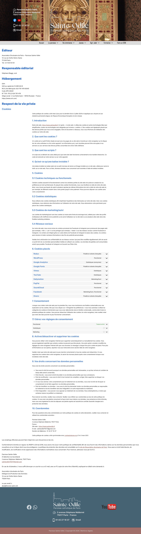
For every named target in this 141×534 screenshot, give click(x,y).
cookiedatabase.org (71, 435)
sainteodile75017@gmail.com (12, 462)
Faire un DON (121, 43)
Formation (107, 43)
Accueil (41, 43)
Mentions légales (87, 531)
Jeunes (81, 43)
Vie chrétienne (67, 43)
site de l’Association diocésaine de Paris (93, 447)
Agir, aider (93, 43)
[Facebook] (29, 507)
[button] (57, 43)
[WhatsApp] (35, 507)
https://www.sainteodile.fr (50, 125)
